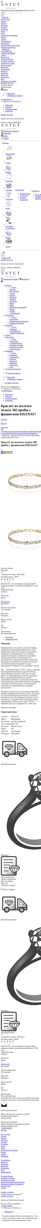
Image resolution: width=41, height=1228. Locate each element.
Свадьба (20, 431)
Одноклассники (11, 109)
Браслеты (4, 1140)
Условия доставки (7, 1178)
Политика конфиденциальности (13, 1182)
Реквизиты (5, 1168)
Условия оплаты (7, 1176)
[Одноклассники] (5, 452)
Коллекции (14, 319)
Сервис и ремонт (7, 1192)
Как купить (14, 341)
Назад (14, 287)
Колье (33, 431)
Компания (13, 355)
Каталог (13, 289)
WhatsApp (9, 111)
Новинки (34, 433)
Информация (6, 1172)
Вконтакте (9, 105)
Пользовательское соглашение (12, 1184)
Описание (9, 637)
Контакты (4, 1166)
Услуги (3, 1188)
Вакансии (4, 1164)
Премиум (13, 329)
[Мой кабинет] (2, 282)
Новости (4, 1162)
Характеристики (11, 639)
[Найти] (2, 15)
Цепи (37, 431)
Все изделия (4, 430)
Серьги (9, 431)
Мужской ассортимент (9, 1150)
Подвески (27, 431)
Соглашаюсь (7, 1224)
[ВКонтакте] (2, 452)
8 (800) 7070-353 (7, 83)
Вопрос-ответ (6, 1186)
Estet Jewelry (5, 602)
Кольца (14, 431)
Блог (2, 1170)
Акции (17, 433)
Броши (12, 433)
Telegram (8, 107)
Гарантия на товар (8, 1180)
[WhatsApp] (8, 452)
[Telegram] (11, 452)
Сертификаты (25, 433)
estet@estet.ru (7, 99)
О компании (5, 1160)
